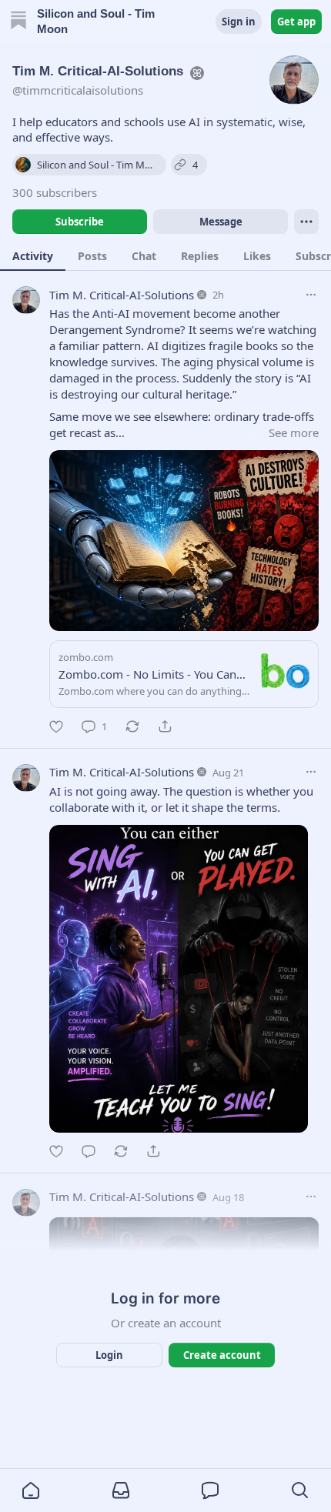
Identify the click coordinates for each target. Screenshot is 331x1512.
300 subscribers (54, 192)
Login (109, 1355)
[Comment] (88, 1151)
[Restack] (132, 726)
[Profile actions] (306, 221)
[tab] (32, 255)
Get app (296, 21)
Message (220, 222)
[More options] (311, 294)
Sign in (239, 21)
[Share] (165, 726)
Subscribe (79, 222)
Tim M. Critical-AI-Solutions (121, 294)
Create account (222, 1355)
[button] (30, 1490)
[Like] (56, 726)
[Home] (18, 22)
